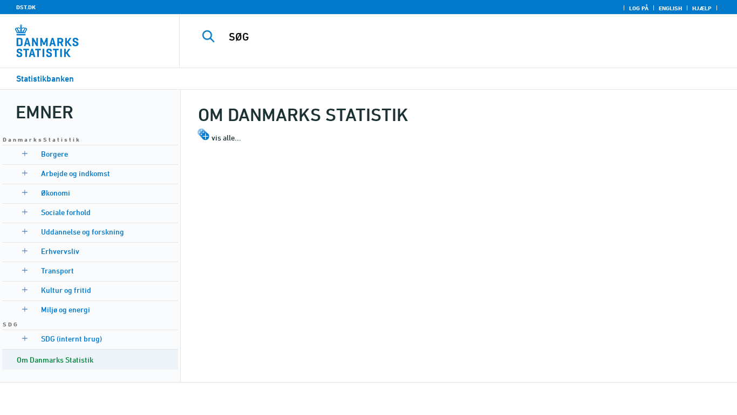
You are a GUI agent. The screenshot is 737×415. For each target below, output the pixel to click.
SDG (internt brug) (71, 338)
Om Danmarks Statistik (55, 359)
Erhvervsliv (60, 251)
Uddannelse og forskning (82, 231)
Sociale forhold (66, 212)
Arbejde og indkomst (75, 173)
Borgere (54, 153)
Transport (57, 270)
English (670, 8)
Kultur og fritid (66, 289)
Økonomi (55, 192)
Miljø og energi (65, 309)
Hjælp (702, 8)
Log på (639, 8)
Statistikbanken (45, 78)
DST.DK (26, 7)
